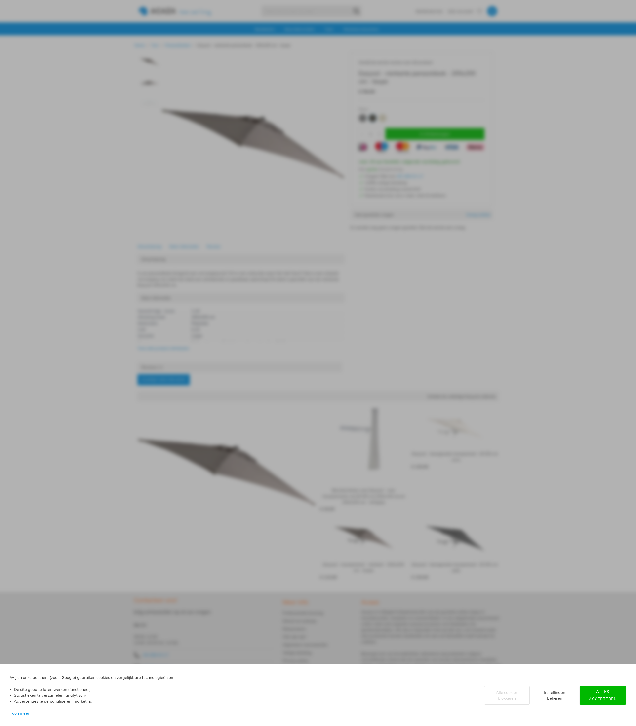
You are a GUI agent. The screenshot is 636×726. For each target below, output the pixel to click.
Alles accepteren (603, 695)
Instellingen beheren (554, 695)
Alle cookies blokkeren (507, 695)
